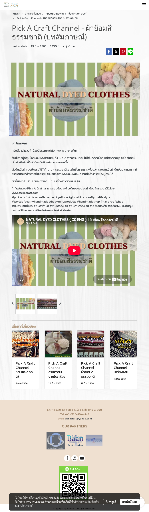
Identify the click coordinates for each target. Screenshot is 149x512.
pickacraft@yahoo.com (78, 419)
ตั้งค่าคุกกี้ (111, 501)
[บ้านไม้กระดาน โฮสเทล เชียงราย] (75, 441)
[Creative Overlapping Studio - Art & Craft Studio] (56, 441)
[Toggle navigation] (144, 5)
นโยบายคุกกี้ (27, 505)
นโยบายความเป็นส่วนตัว (86, 501)
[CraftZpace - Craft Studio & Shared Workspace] (94, 441)
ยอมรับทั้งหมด (130, 501)
